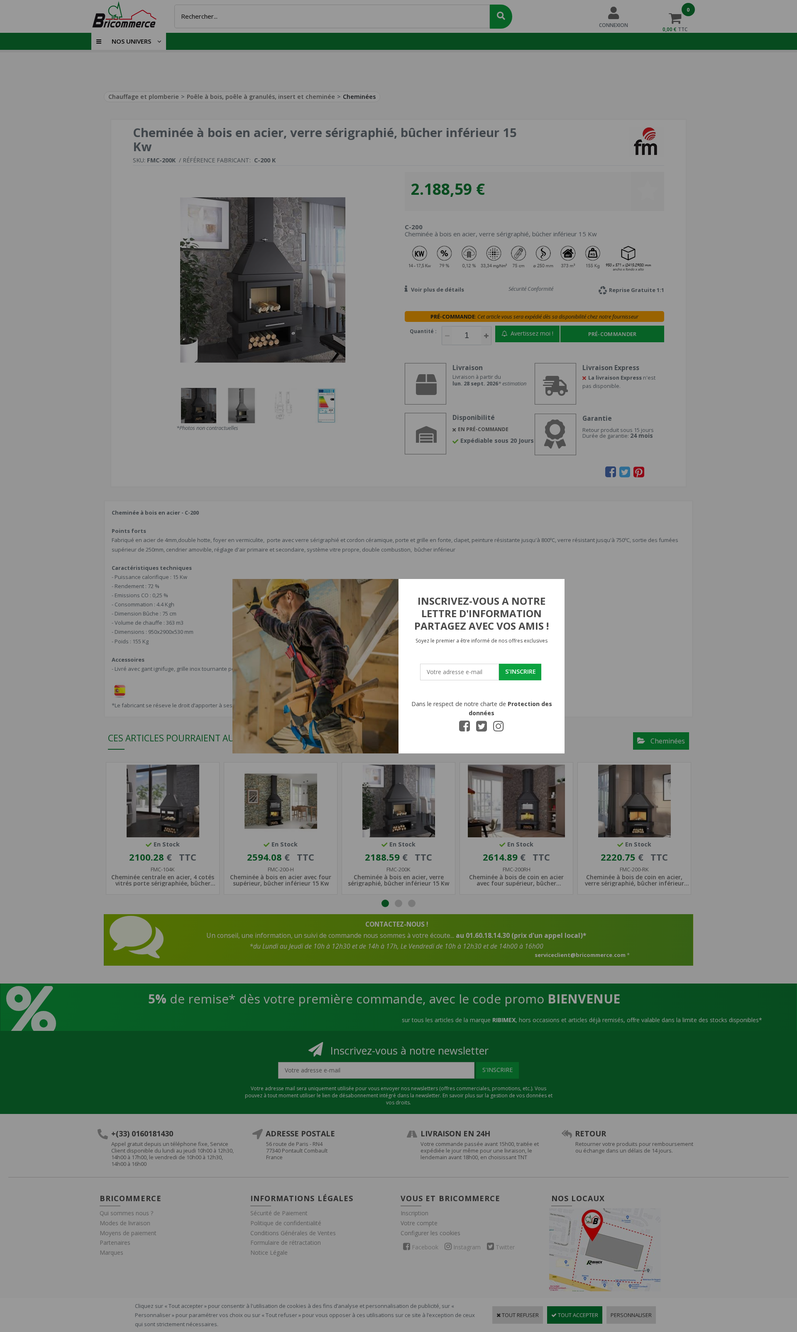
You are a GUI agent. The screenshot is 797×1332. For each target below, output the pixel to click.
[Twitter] (481, 728)
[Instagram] (498, 728)
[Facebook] (464, 728)
